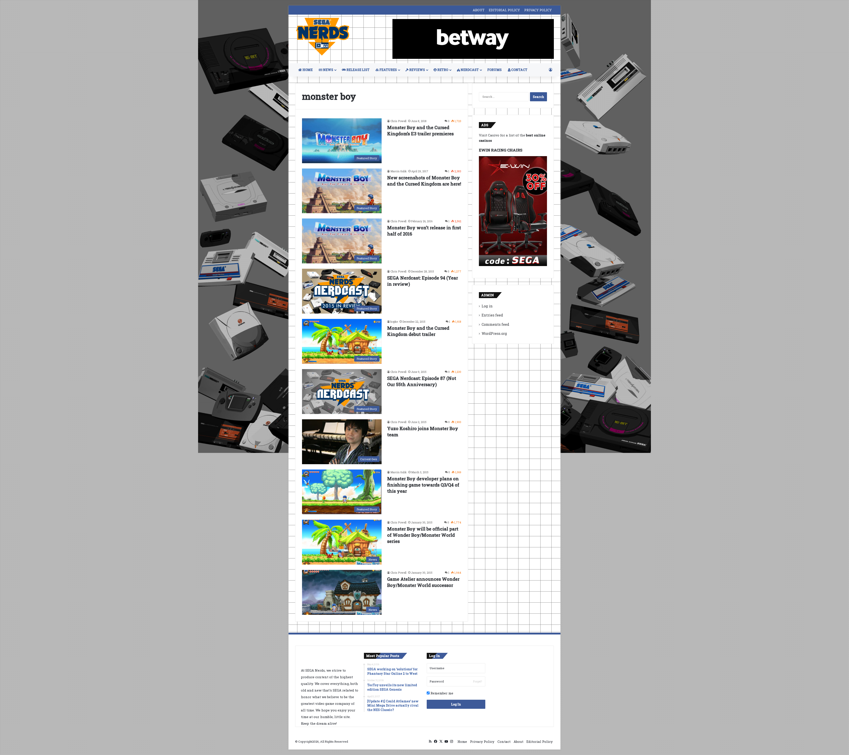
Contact (504, 741)
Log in (487, 306)
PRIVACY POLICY (538, 10)
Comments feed (495, 324)
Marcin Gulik (398, 171)
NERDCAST (469, 70)
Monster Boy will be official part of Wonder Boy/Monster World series (422, 535)
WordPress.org (494, 333)
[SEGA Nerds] (322, 37)
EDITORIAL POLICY (504, 10)
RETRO (442, 70)
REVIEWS (417, 70)
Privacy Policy (482, 741)
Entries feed (492, 315)
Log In (456, 704)
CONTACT (519, 70)
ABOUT (478, 10)
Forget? (477, 681)
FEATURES (388, 70)
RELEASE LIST (357, 70)
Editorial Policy (539, 741)
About (518, 741)
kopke (394, 321)
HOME (307, 70)
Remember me (441, 693)
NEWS (327, 70)
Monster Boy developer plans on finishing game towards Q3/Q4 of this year (423, 485)
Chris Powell (398, 121)
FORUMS (494, 70)
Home (462, 741)
